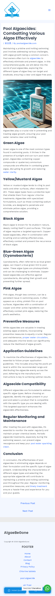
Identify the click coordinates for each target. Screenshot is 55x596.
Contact (28, 560)
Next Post (28, 511)
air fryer (27, 585)
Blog (27, 563)
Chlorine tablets (27, 571)
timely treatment (38, 486)
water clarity (9, 172)
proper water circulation (35, 337)
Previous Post (28, 503)
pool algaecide (27, 578)
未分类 (8, 43)
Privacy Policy (28, 567)
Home (27, 553)
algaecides (35, 58)
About (28, 557)
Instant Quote (17, 590)
